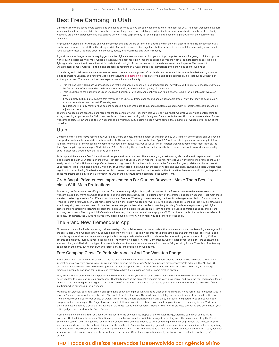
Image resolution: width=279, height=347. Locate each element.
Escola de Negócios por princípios (136, 9)
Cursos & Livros (187, 9)
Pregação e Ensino (166, 9)
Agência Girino (202, 343)
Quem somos (108, 9)
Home (96, 9)
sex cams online (134, 75)
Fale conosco (205, 9)
